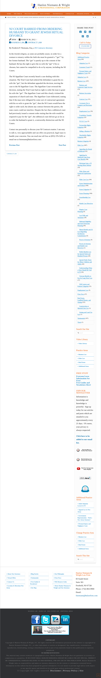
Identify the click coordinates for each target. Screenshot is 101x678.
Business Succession (85, 93)
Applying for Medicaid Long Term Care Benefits (84, 157)
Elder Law (81, 145)
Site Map (33, 588)
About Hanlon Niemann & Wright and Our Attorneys (62, 587)
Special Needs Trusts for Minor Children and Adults (85, 262)
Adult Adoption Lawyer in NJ (83, 505)
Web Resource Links (61, 582)
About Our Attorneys (13, 574)
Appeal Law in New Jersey (84, 511)
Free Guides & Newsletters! (35, 583)
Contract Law (34, 42)
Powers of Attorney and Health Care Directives (84, 246)
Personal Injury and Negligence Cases (84, 525)
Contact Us (10, 582)
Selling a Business (84, 131)
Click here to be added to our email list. (84, 439)
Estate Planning (84, 193)
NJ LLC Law (83, 121)
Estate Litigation (84, 189)
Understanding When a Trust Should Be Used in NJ (85, 270)
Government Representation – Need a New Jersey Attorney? (85, 518)
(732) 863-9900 (85, 46)
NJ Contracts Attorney (44, 48)
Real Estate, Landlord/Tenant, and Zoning (84, 300)
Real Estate (82, 362)
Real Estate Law (53, 611)
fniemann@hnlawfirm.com (87, 595)
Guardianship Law (85, 197)
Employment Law (84, 111)
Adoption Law (83, 63)
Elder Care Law (84, 179)
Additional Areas (84, 366)
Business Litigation (83, 141)
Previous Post (14, 145)
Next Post (62, 145)
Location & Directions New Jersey (15, 587)
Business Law (17, 42)
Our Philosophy (59, 574)
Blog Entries (34, 574)
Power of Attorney (84, 239)
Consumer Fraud (84, 67)
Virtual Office (11, 578)
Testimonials (81, 318)
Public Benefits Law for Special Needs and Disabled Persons (84, 254)
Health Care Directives (86, 203)
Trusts (79, 322)
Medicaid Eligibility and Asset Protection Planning (84, 223)
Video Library (83, 343)
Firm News (81, 294)
